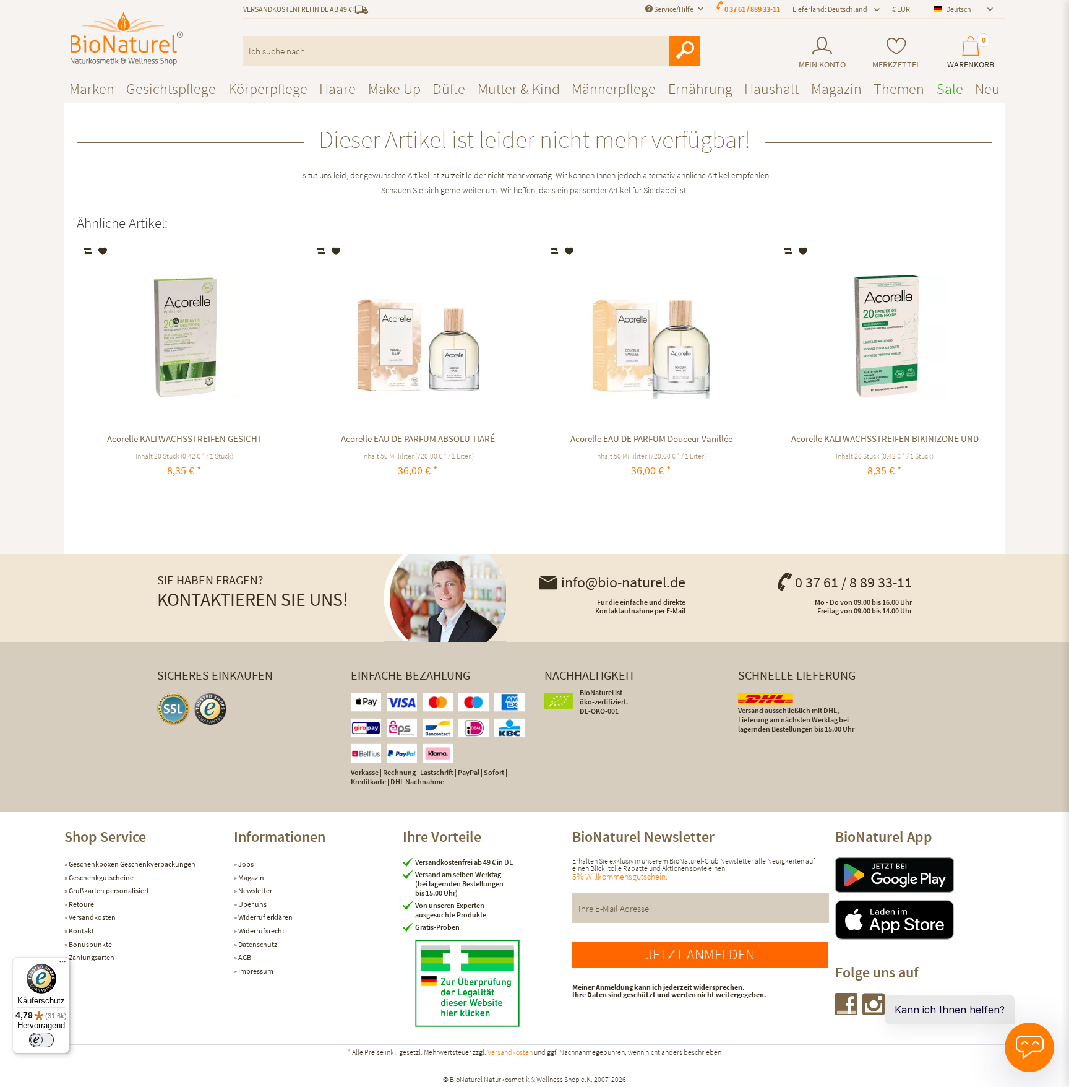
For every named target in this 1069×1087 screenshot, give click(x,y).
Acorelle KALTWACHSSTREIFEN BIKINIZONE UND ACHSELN (885, 440)
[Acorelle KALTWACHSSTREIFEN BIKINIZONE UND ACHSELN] (884, 337)
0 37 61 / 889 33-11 (752, 9)
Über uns (252, 904)
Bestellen (885, 499)
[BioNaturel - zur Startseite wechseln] (127, 39)
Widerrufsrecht (261, 930)
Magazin (250, 877)
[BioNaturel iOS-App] (920, 920)
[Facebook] (847, 1011)
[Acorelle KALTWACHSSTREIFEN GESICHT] (184, 337)
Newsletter (254, 890)
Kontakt (80, 930)
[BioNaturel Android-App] (920, 875)
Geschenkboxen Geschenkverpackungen (131, 863)
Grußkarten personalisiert (108, 890)
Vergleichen (88, 251)
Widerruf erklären (265, 917)
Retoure (80, 904)
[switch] (41, 1040)
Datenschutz (257, 944)
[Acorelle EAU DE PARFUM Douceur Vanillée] (651, 337)
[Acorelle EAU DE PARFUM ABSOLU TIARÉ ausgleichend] (417, 337)
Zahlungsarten (90, 957)
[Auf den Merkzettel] (103, 251)
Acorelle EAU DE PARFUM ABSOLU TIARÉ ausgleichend (418, 440)
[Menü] (62, 964)
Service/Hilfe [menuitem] (674, 9)
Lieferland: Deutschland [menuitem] (829, 9)
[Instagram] (874, 1011)
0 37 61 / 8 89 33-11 (853, 582)
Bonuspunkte (89, 944)
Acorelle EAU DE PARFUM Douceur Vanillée (651, 438)
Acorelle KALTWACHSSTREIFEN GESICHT (184, 438)
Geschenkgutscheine (100, 877)
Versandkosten (91, 917)
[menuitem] (822, 53)
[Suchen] (684, 51)
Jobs (245, 863)
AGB (244, 957)
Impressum (255, 971)
